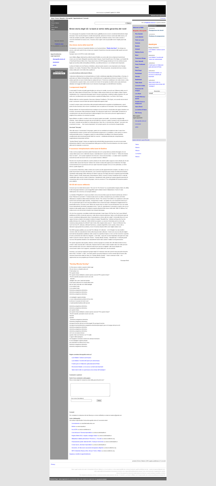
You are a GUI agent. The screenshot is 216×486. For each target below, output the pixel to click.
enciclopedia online (75, 479)
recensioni (138, 124)
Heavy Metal (54, 27)
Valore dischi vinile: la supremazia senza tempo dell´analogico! (88, 369)
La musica (138, 153)
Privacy (53, 464)
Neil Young (138, 112)
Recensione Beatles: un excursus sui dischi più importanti (87, 366)
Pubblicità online (59, 44)
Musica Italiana (55, 23)
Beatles (137, 46)
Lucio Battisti (139, 37)
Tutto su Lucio (139, 40)
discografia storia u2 (140, 121)
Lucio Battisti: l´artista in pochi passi (81, 357)
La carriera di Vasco (141, 109)
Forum (57, 18)
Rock (52, 25)
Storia (137, 144)
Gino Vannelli (139, 61)
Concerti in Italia (140, 85)
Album (53, 29)
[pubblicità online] (58, 12)
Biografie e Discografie (66, 18)
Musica (137, 147)
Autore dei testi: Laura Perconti (141, 140)
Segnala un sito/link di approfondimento (80, 454)
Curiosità (85, 18)
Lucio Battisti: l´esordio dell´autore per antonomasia (85, 360)
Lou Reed (138, 93)
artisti (136, 127)
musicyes (163, 18)
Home (52, 18)
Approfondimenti (77, 18)
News (52, 20)
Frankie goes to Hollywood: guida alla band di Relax (86, 363)
